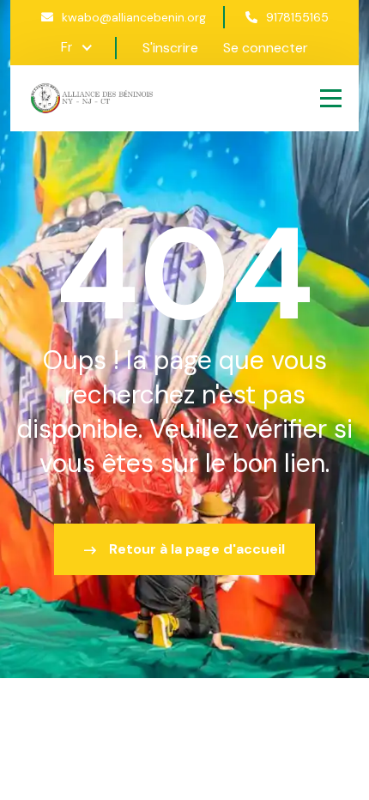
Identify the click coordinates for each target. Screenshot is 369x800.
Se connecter (265, 48)
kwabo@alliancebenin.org (134, 17)
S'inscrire (170, 48)
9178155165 (297, 17)
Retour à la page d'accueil (197, 549)
